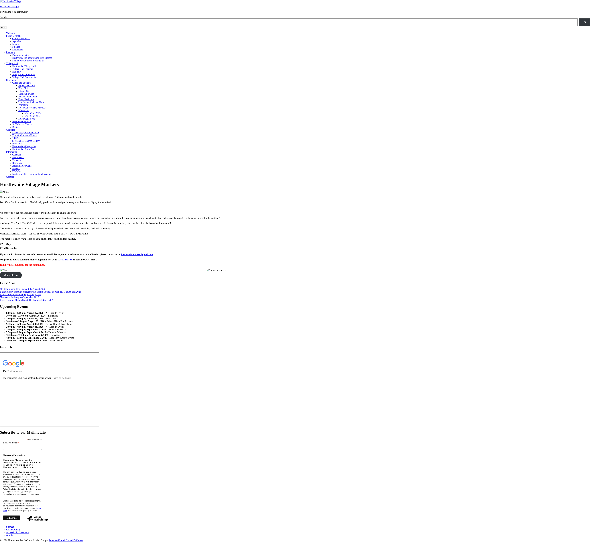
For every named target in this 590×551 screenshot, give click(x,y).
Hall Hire (16, 71)
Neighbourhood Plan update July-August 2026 (22, 289)
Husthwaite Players (27, 96)
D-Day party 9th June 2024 (25, 132)
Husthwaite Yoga (26, 118)
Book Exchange (26, 99)
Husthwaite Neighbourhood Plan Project (32, 58)
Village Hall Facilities (22, 69)
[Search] (584, 22)
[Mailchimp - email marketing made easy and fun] (38, 521)
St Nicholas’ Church (22, 124)
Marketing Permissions (14, 455)
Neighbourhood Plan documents (28, 60)
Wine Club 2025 (33, 113)
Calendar (16, 154)
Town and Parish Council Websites (66, 540)
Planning (10, 52)
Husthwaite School (21, 121)
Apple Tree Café (26, 85)
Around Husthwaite (21, 165)
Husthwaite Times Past (23, 149)
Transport (17, 160)
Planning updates (20, 55)
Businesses (17, 127)
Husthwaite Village (9, 6)
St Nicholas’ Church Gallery (26, 141)
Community (12, 80)
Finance (16, 46)
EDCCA (16, 171)
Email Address (11, 442)
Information (12, 152)
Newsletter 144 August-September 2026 (19, 297)
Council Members (21, 38)
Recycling (17, 163)
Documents (17, 49)
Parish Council (13, 35)
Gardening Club (26, 93)
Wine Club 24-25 (33, 116)
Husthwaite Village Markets (31, 107)
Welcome (10, 33)
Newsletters (18, 157)
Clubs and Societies (21, 82)
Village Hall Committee (23, 74)
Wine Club (23, 110)
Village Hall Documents (24, 77)
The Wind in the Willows (24, 135)
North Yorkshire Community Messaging (31, 174)
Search (3, 17)
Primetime (23, 105)
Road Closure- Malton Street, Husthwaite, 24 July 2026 (27, 300)
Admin (9, 535)
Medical (16, 168)
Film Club (23, 88)
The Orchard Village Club (31, 102)
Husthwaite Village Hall (24, 66)
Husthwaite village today (24, 146)
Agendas (16, 41)
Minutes (16, 44)
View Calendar (11, 275)
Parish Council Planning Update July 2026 (20, 294)
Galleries (10, 129)
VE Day (16, 138)
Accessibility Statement (17, 532)
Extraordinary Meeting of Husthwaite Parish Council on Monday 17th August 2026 (40, 291)
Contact (10, 176)
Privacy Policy (13, 529)
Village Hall (12, 63)
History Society (25, 91)
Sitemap (10, 526)
